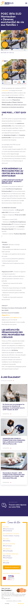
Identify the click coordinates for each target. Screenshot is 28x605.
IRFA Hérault (7, 548)
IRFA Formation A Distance (11, 533)
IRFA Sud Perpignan (7, 557)
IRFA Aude (6, 526)
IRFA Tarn (6, 560)
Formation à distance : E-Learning (11, 535)
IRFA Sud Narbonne (7, 530)
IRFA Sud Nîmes (6, 540)
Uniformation (5, 90)
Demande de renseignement (12, 567)
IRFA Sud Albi (6, 562)
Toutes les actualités (6, 380)
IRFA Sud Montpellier (8, 551)
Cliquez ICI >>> (6, 315)
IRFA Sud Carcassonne (8, 529)
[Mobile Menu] (26, 3)
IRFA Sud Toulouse (7, 545)
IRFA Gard (6, 538)
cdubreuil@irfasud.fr (15, 317)
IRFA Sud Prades (7, 556)
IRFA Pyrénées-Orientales (10, 553)
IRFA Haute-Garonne (9, 543)
